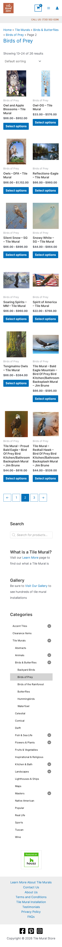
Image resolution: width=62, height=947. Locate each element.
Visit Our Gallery (36, 586)
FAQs (31, 916)
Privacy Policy (31, 911)
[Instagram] (39, 931)
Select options (16, 126)
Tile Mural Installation (31, 902)
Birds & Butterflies (46, 30)
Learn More (30, 557)
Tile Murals (22, 30)
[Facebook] (22, 931)
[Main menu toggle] (48, 8)
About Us (31, 892)
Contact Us (31, 887)
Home (7, 30)
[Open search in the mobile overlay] (31, 535)
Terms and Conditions (31, 897)
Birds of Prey (15, 35)
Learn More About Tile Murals (31, 882)
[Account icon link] (57, 8)
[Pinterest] (31, 931)
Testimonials (31, 907)
